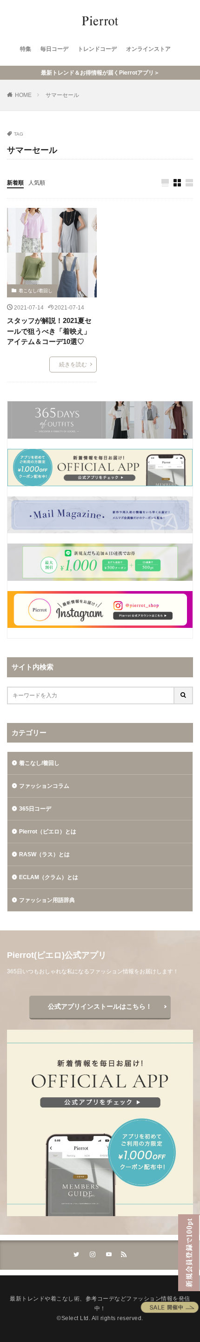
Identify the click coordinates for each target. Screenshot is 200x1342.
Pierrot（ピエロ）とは (47, 831)
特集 (25, 49)
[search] (183, 695)
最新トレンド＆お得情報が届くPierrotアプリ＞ (100, 72)
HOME (23, 95)
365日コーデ (35, 808)
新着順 (15, 182)
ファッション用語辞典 (47, 900)
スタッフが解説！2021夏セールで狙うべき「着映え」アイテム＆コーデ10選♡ (49, 331)
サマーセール (62, 95)
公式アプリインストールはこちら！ (100, 1006)
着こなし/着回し (36, 290)
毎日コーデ (54, 49)
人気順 (36, 182)
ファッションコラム (44, 786)
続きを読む (73, 364)
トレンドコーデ (97, 49)
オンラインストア (148, 49)
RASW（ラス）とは (44, 854)
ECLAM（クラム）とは (48, 877)
